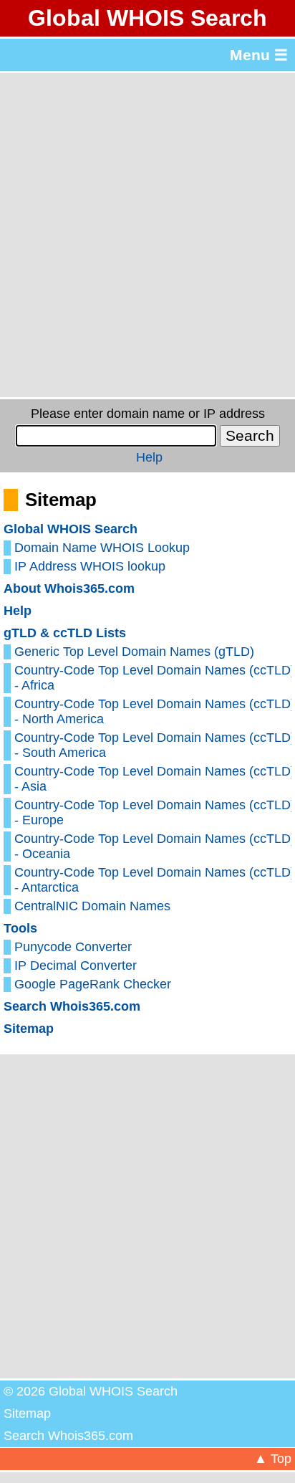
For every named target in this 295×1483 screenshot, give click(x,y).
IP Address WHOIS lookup (89, 566)
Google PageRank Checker (92, 984)
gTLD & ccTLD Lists (65, 633)
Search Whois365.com (72, 1006)
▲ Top (272, 1458)
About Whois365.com (69, 588)
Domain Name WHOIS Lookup (102, 547)
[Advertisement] (147, 235)
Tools (20, 928)
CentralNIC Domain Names (92, 906)
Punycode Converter (73, 947)
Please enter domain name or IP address (148, 413)
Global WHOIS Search (147, 18)
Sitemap (29, 1028)
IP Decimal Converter (75, 965)
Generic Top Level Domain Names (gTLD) (134, 651)
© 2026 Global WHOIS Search (91, 1391)
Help (149, 457)
